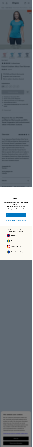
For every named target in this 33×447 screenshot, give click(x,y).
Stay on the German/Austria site (16, 220)
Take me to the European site (16, 215)
